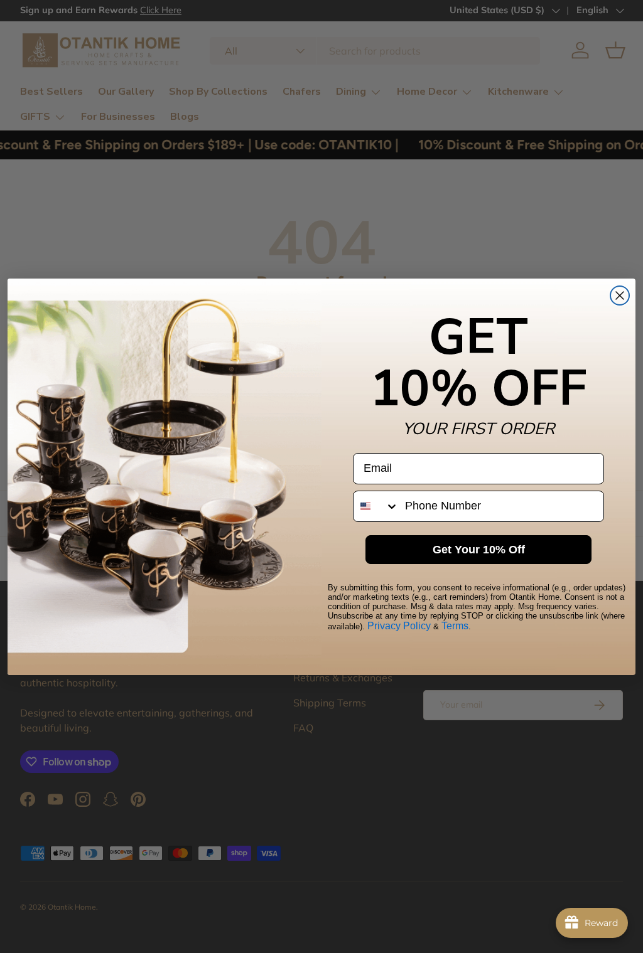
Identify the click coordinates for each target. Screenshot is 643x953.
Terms (454, 625)
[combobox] (376, 506)
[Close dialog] (619, 295)
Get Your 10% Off (479, 549)
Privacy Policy (399, 625)
